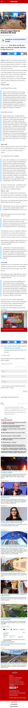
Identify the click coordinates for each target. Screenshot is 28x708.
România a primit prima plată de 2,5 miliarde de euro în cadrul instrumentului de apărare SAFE (14, 546)
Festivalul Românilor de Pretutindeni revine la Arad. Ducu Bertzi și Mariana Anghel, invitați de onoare (15, 452)
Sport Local (16, 697)
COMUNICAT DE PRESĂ (8, 642)
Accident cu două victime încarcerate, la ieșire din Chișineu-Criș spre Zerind (14, 423)
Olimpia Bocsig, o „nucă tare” (10, 442)
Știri (2, 691)
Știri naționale (22, 693)
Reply (5, 418)
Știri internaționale (13, 693)
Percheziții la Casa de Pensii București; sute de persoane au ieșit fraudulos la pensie (13, 426)
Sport (3, 697)
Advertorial (5, 626)
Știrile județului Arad (14, 691)
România (4, 506)
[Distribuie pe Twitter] (10, 53)
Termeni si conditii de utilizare (16, 682)
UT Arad (11, 697)
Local (3, 455)
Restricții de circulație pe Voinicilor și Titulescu (14, 663)
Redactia (11, 675)
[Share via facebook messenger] (17, 53)
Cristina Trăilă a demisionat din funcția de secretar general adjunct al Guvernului (12, 522)
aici (17, 397)
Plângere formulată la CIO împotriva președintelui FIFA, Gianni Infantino (14, 439)
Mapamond (5, 481)
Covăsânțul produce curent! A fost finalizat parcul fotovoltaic (13, 618)
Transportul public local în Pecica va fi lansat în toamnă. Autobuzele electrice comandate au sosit (14, 445)
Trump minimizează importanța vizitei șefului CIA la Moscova (13, 496)
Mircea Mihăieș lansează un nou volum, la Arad (14, 432)
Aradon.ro (4, 675)
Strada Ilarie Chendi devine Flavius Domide (13, 571)
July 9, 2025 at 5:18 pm (22, 403)
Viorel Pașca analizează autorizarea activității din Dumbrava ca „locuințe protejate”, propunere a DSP (15, 449)
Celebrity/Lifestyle (13, 695)
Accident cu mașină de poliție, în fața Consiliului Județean (14, 429)
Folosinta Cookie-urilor (14, 679)
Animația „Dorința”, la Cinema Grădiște (12, 435)
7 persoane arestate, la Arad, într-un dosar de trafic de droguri (13, 595)
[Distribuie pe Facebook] (4, 53)
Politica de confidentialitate (15, 677)
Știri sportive (23, 697)
